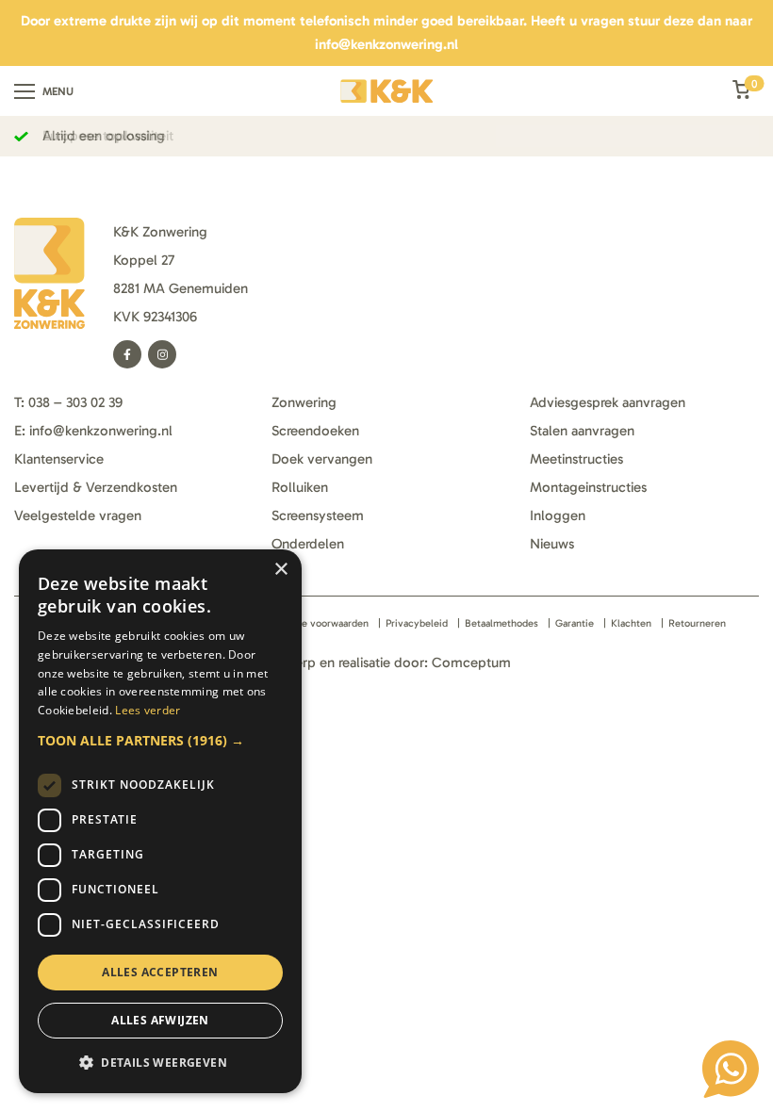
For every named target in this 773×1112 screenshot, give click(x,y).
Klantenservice (59, 458)
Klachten (631, 623)
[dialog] (160, 821)
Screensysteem (317, 515)
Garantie (574, 623)
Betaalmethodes (501, 623)
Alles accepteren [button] (160, 972)
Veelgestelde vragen (77, 515)
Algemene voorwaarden (315, 623)
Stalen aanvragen (582, 430)
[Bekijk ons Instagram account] (162, 354)
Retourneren (697, 623)
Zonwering (304, 402)
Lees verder (147, 710)
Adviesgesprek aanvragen (607, 402)
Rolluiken (299, 487)
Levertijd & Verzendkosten (95, 487)
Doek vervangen (321, 458)
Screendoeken (315, 430)
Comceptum (471, 662)
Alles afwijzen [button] (160, 1020)
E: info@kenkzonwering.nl (93, 430)
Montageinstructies (588, 487)
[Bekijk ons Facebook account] (127, 354)
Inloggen (557, 515)
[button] (160, 740)
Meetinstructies (576, 458)
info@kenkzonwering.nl (386, 44)
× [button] (280, 570)
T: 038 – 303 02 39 (68, 402)
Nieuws (552, 543)
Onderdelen (307, 543)
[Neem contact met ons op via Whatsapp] (730, 1069)
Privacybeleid (417, 623)
